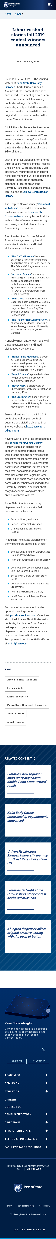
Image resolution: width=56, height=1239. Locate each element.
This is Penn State (18, 1130)
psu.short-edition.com (23, 615)
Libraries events (17, 696)
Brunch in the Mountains (24, 356)
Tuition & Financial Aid (21, 1139)
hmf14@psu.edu (17, 643)
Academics (12, 1075)
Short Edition (15, 713)
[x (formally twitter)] (43, 1050)
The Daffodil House (22, 256)
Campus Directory (18, 1114)
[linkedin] (29, 1050)
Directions (12, 1122)
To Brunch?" (18, 298)
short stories (15, 722)
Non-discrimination (26, 1206)
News (18, 13)
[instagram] (13, 1050)
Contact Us (13, 1107)
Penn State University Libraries (27, 705)
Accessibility (44, 1206)
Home (8, 13)
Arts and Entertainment (22, 679)
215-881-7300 (34, 1169)
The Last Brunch (20, 396)
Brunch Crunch (19, 374)
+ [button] (46, 1075)
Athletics (12, 1091)
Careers (11, 1099)
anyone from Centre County (26, 442)
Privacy (9, 1206)
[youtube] (36, 1050)
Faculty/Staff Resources (23, 1147)
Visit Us (17, 1061)
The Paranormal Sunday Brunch (29, 319)
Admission (12, 1083)
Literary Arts (15, 688)
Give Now (39, 1061)
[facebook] (21, 1050)
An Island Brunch (21, 274)
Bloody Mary (18, 385)
